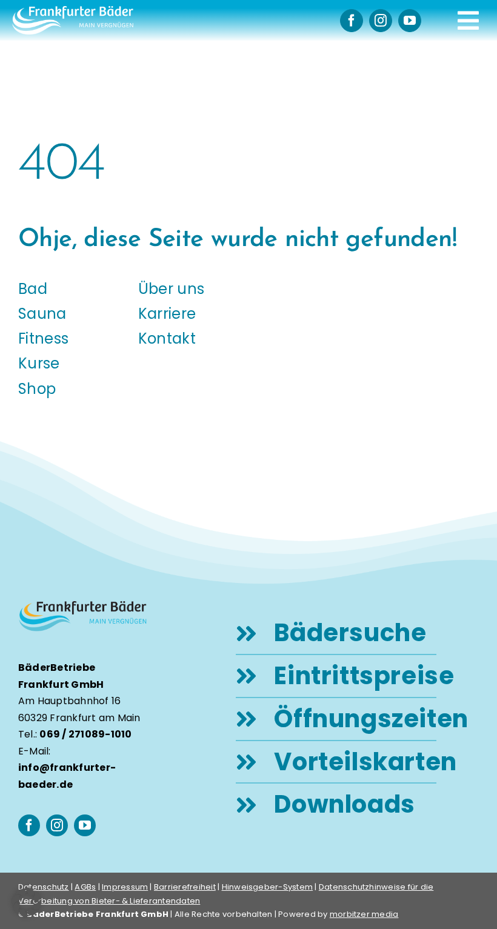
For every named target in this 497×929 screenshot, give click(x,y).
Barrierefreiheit (185, 887)
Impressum (125, 887)
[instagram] (380, 20)
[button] (26, 902)
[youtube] (409, 20)
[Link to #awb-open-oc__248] (468, 20)
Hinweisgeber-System (267, 887)
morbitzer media (364, 914)
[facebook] (351, 20)
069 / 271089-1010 (85, 734)
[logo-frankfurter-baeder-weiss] (72, 11)
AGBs (85, 887)
